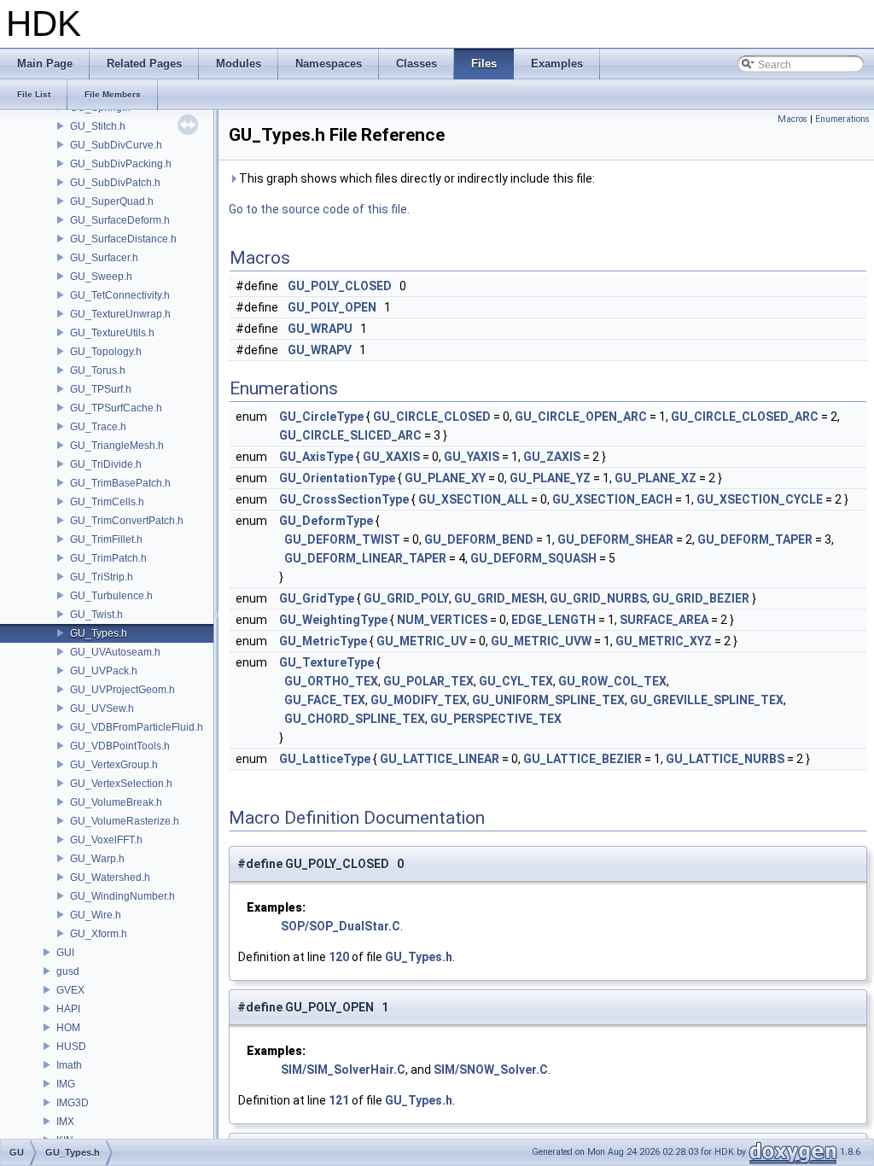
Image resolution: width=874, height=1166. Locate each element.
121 (339, 1100)
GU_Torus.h (97, 370)
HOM (68, 1028)
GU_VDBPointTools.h (120, 746)
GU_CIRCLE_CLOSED (432, 416)
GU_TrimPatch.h (108, 558)
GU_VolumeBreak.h (116, 802)
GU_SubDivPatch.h (115, 183)
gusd (67, 971)
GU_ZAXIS (551, 456)
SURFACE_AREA (664, 620)
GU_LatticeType (324, 759)
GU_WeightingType (333, 620)
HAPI (68, 1009)
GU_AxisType (316, 456)
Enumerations (842, 119)
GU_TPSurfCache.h (116, 408)
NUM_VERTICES (442, 620)
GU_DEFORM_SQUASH (533, 558)
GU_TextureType (326, 662)
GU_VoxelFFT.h (106, 840)
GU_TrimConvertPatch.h (127, 521)
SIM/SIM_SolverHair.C (343, 1069)
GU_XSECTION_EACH (612, 499)
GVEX (70, 990)
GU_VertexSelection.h (121, 784)
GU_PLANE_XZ (655, 478)
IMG (65, 1084)
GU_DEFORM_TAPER (755, 539)
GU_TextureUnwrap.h (120, 314)
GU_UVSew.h (102, 708)
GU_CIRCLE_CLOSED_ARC (745, 416)
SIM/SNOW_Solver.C (491, 1069)
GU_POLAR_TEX (428, 681)
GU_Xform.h (98, 934)
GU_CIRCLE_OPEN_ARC (581, 416)
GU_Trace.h (98, 427)
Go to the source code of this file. (319, 209)
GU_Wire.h (95, 915)
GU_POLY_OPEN (332, 307)
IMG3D (72, 1103)
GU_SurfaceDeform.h (120, 220)
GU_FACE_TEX (324, 700)
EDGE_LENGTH (553, 620)
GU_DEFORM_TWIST (342, 539)
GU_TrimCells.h (107, 502)
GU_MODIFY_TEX (418, 700)
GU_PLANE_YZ (550, 478)
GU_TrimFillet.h (106, 539)
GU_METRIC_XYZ (663, 641)
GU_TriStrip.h (101, 577)
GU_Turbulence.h (111, 596)
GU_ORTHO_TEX (331, 681)
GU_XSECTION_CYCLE (759, 499)
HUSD (71, 1046)
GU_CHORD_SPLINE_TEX (354, 719)
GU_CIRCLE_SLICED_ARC (350, 435)
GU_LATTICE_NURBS (725, 759)
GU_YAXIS (471, 456)
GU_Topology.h (106, 352)
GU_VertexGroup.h (114, 765)
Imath (69, 1065)
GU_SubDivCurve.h (116, 145)
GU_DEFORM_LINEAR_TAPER (365, 558)
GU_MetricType (323, 641)
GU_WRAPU (320, 328)
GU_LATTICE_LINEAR (439, 759)
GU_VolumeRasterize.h (124, 821)
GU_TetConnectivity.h (120, 295)
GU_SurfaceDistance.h (123, 239)
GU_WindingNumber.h (122, 896)
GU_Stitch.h (97, 126)
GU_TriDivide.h (106, 464)
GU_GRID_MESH (499, 598)
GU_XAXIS (391, 456)
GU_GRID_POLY (406, 598)
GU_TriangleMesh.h (117, 446)
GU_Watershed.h (110, 877)
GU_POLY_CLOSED (340, 286)
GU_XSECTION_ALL (473, 499)
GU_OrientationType (337, 478)
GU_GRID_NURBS (598, 598)
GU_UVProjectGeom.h (122, 690)
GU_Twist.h (96, 615)
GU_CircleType (321, 416)
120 (339, 957)
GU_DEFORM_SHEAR (615, 539)
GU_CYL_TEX (516, 681)
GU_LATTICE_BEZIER (582, 759)
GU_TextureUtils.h (112, 333)
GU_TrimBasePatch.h (120, 483)
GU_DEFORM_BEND (478, 539)
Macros (792, 119)
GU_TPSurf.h (100, 389)
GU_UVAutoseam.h (115, 652)
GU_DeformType (326, 521)
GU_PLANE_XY (445, 478)
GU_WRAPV (320, 350)
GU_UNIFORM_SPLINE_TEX (548, 700)
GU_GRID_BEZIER (700, 598)
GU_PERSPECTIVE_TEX (496, 719)
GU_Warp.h (97, 859)
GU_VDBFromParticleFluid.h (136, 727)
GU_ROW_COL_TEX (612, 681)
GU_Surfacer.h (104, 258)
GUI (65, 953)
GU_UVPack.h (103, 671)
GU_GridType (316, 598)
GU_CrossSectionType (344, 499)
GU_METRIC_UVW (541, 641)
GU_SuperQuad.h (112, 201)
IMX (65, 1122)
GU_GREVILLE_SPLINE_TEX (707, 700)
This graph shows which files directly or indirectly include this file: (415, 178)
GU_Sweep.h (101, 277)
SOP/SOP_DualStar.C (340, 926)
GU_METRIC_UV (421, 641)
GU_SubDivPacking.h (121, 164)
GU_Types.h (98, 633)
